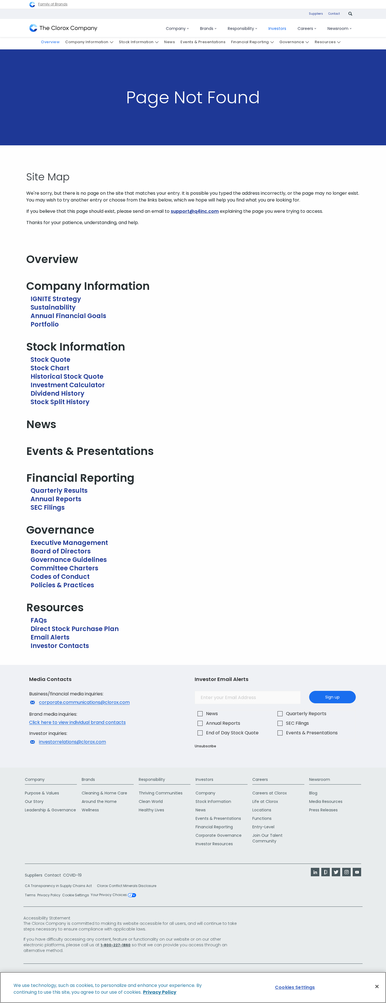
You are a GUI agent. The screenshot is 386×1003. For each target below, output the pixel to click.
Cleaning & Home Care (104, 793)
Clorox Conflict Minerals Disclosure (126, 885)
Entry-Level (263, 827)
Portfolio (45, 324)
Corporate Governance (219, 835)
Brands (88, 779)
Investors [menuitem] (277, 28)
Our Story (34, 801)
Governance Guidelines (69, 559)
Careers (260, 779)
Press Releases (323, 810)
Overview (52, 259)
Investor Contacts (60, 645)
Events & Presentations (90, 451)
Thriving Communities (161, 793)
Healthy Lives (151, 810)
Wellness (90, 810)
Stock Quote (50, 359)
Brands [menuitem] (206, 28)
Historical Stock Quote (67, 376)
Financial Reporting (80, 477)
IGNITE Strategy (56, 299)
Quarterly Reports (306, 713)
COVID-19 (72, 875)
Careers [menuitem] (305, 28)
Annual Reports (56, 499)
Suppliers (316, 14)
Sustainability (53, 307)
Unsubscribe (205, 746)
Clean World (151, 801)
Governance (60, 529)
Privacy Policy (48, 895)
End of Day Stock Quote (232, 733)
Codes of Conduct (60, 576)
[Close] (377, 986)
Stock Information (75, 346)
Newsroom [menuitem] (338, 28)
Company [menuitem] (176, 28)
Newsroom (319, 779)
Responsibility (152, 779)
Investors (204, 779)
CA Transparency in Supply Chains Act (60, 885)
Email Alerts (50, 637)
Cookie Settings (75, 895)
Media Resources (325, 801)
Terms (30, 895)
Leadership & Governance (50, 810)
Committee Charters (64, 568)
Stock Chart (50, 368)
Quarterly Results (59, 490)
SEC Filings (48, 507)
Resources (55, 607)
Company (35, 779)
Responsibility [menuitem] (241, 28)
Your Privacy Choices (109, 895)
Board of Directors (61, 551)
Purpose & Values (42, 793)
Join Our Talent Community (267, 838)
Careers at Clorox (269, 793)
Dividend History (57, 393)
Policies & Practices (62, 585)
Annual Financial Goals (68, 315)
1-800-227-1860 (116, 945)
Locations (261, 810)
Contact (334, 14)
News (41, 424)
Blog (313, 793)
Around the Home (99, 801)
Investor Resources (214, 844)
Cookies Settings (295, 987)
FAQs (39, 620)
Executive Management (69, 542)
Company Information (88, 286)
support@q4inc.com (195, 211)
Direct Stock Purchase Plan (75, 628)
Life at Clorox (265, 801)
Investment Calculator (68, 385)
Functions (262, 818)
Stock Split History (60, 402)
